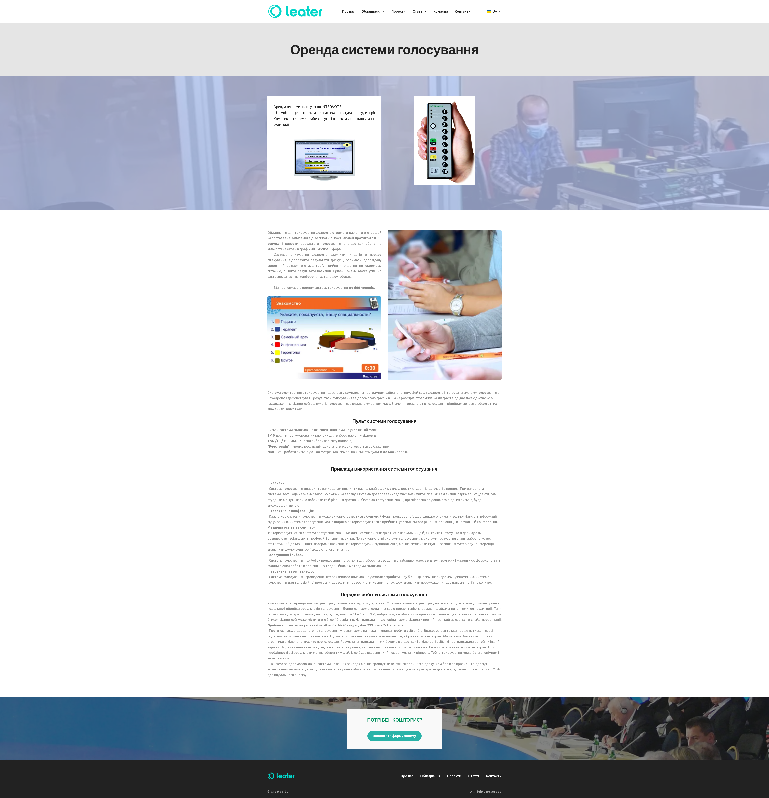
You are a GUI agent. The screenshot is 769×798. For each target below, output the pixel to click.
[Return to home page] (295, 11)
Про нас (348, 11)
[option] (492, 11)
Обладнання (371, 11)
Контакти (462, 11)
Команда (440, 11)
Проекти (398, 11)
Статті (473, 776)
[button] (394, 736)
